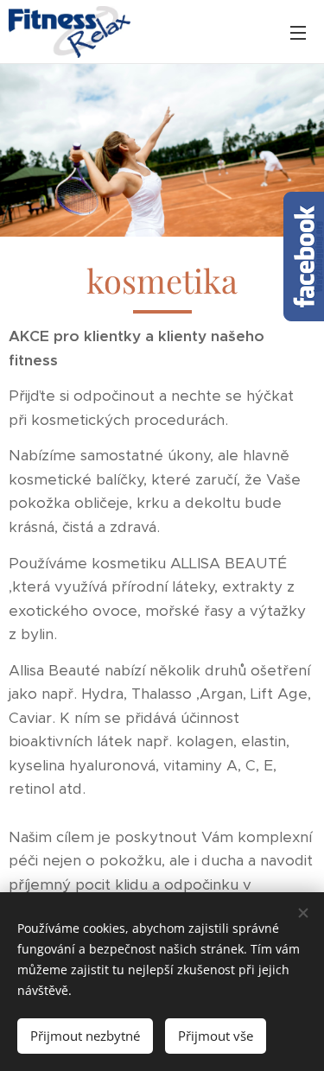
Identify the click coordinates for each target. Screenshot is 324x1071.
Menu (298, 32)
